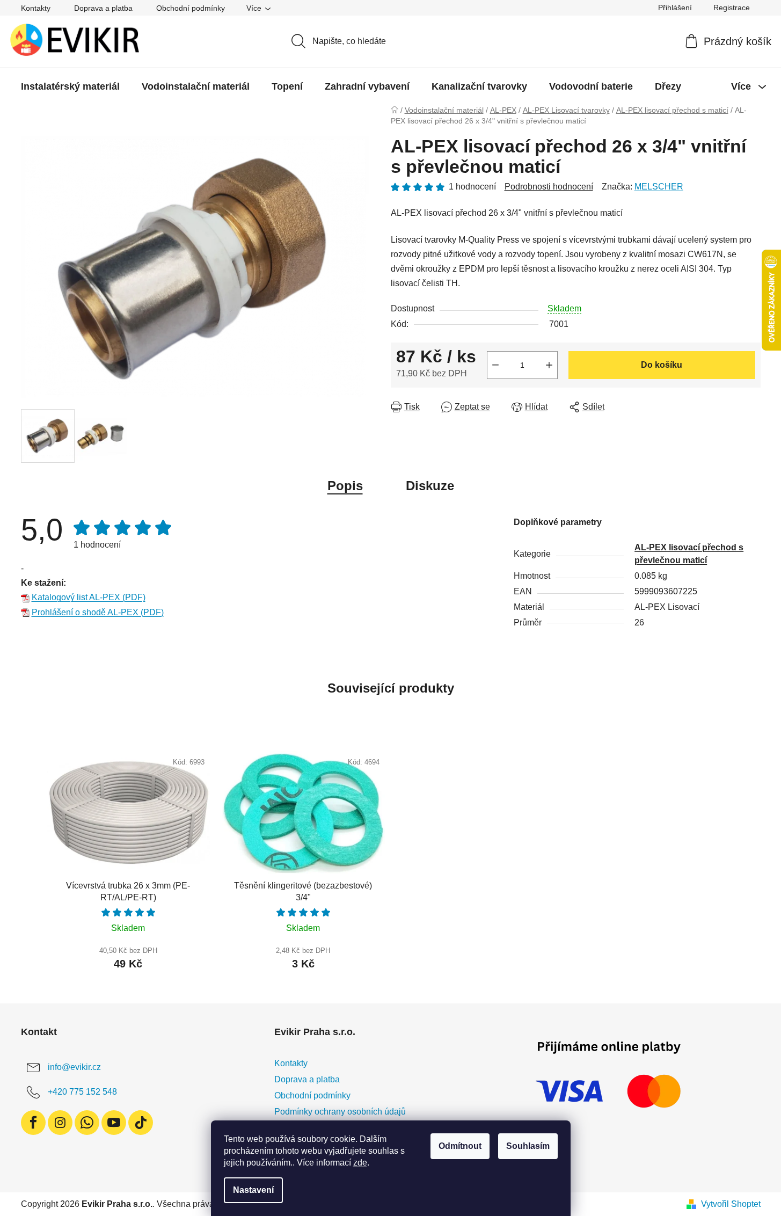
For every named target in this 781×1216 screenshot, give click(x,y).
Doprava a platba (103, 8)
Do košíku (661, 364)
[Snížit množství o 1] (495, 365)
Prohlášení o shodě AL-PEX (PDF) (98, 612)
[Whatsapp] (87, 1122)
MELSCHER (658, 186)
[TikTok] (140, 1122)
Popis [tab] (345, 485)
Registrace (731, 7)
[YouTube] (113, 1122)
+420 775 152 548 (82, 1091)
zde (360, 1162)
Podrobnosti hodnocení (549, 186)
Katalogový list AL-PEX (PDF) (88, 597)
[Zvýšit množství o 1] (549, 365)
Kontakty (35, 8)
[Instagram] (60, 1122)
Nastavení (253, 1190)
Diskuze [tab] (430, 485)
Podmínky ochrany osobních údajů (340, 1111)
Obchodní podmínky (190, 8)
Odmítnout (460, 1146)
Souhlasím (528, 1146)
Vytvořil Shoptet (731, 1203)
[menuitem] (70, 86)
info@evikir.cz (74, 1067)
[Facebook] (33, 1122)
